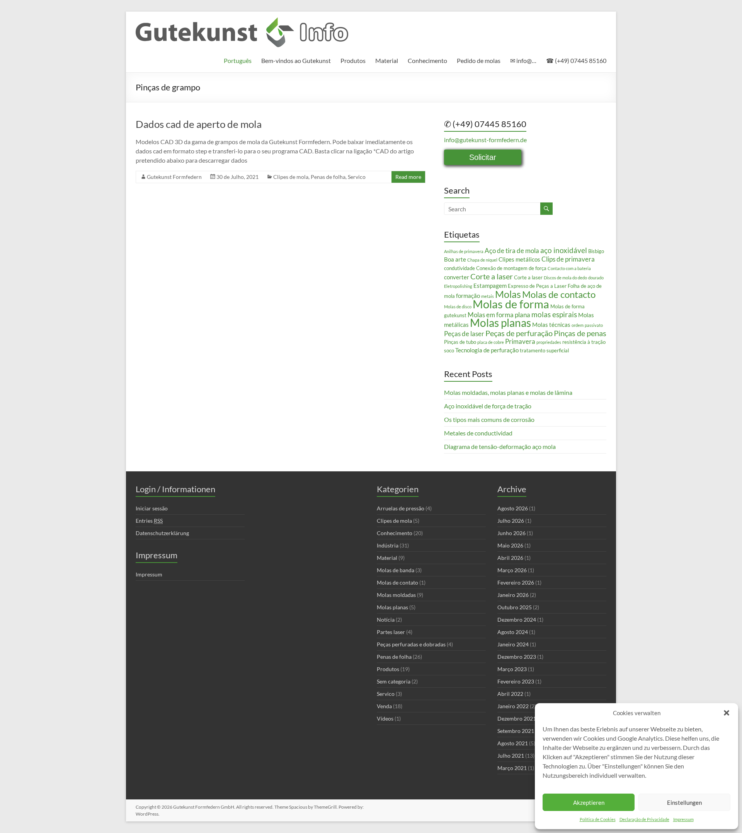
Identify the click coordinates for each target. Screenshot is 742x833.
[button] (726, 713)
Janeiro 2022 (513, 706)
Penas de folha (328, 176)
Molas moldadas (396, 595)
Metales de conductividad (478, 433)
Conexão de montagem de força (511, 268)
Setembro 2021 (515, 731)
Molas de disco (457, 306)
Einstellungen (684, 802)
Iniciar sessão (152, 508)
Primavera (520, 341)
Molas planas (500, 322)
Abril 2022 (510, 693)
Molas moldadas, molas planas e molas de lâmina (508, 392)
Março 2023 (512, 669)
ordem (578, 325)
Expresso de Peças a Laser (537, 286)
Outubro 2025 (514, 607)
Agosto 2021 (512, 743)
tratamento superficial (544, 350)
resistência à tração (584, 342)
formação (468, 295)
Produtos (353, 60)
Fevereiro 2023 (515, 681)
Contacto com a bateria (569, 268)
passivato (594, 325)
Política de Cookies (598, 819)
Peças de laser (464, 334)
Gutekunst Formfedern (174, 176)
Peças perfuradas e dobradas (411, 644)
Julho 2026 (510, 520)
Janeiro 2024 (513, 644)
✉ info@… (523, 60)
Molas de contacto (559, 294)
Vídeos (385, 718)
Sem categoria (393, 681)
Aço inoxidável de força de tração (487, 406)
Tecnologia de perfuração (487, 350)
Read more (408, 176)
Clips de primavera (568, 259)
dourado (596, 277)
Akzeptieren (588, 802)
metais (487, 296)
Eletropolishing (458, 286)
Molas (508, 294)
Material (386, 60)
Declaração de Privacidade (644, 819)
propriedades (548, 342)
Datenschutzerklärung (162, 533)
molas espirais (554, 314)
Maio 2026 (510, 545)
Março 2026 (512, 570)
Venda (384, 706)
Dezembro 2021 (516, 718)
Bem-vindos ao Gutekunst (296, 60)
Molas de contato (397, 582)
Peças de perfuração (519, 333)
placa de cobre (490, 342)
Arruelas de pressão (400, 508)
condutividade (459, 268)
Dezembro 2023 (516, 656)
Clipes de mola (290, 176)
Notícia (386, 619)
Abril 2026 (510, 557)
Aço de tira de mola (512, 250)
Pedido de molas (478, 60)
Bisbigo (596, 251)
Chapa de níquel (482, 259)
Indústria (387, 545)
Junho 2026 (511, 533)
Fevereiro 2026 (515, 582)
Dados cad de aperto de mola (199, 124)
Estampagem (490, 285)
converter (456, 277)
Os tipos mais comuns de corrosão (489, 419)
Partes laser (391, 632)
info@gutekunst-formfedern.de (485, 139)
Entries (149, 520)
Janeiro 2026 (513, 595)
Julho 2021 (510, 755)
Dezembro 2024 (516, 619)
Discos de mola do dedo (565, 277)
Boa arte (455, 259)
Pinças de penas (580, 333)
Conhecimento (427, 60)
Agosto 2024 (512, 632)
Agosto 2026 (512, 508)
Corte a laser (491, 276)
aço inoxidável (563, 250)
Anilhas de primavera (463, 251)
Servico (357, 176)
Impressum (683, 819)
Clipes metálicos (519, 259)
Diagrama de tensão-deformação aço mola (500, 446)
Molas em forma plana (499, 315)
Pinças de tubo (460, 342)
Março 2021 (512, 768)
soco (449, 350)
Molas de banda (395, 570)
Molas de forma (511, 304)
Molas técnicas (551, 324)
